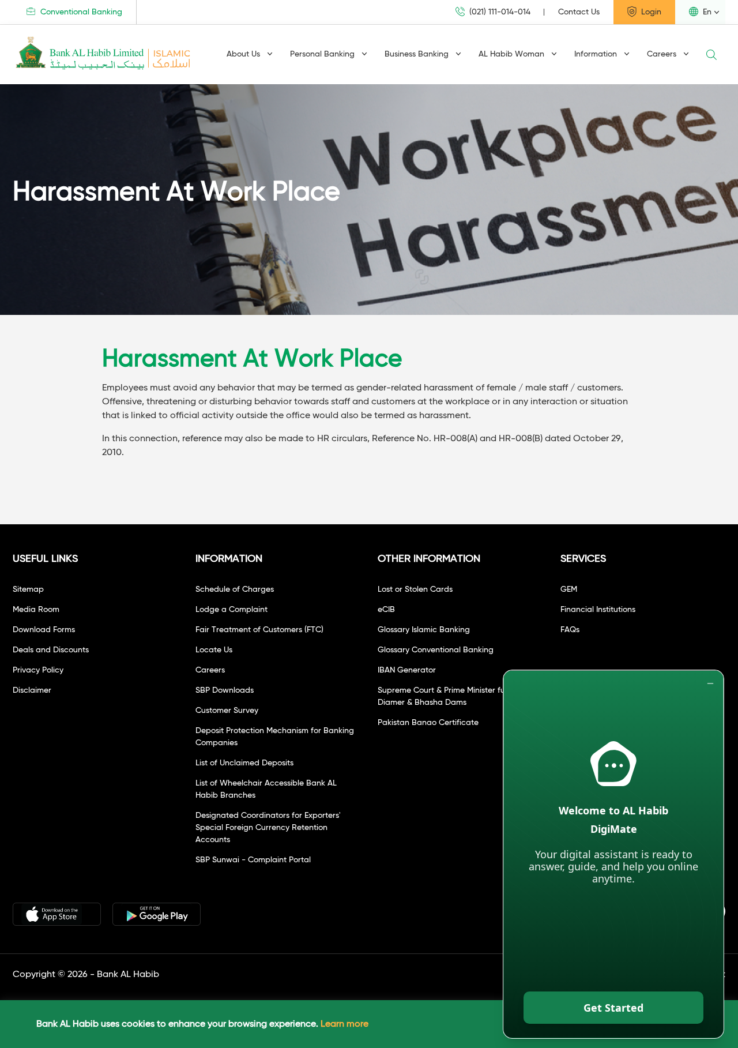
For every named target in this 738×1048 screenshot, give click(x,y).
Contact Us (579, 12)
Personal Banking (323, 54)
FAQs (569, 630)
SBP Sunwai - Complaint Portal (253, 860)
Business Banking (418, 54)
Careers (663, 54)
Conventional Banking (80, 12)
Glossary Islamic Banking (424, 630)
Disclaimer (32, 690)
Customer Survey (226, 711)
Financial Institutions (597, 610)
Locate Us (213, 650)
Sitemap (28, 589)
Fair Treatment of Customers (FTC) (259, 630)
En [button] (706, 12)
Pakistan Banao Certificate (428, 723)
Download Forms (44, 630)
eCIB (386, 610)
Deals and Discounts (51, 650)
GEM (568, 589)
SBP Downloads (224, 690)
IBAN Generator (407, 670)
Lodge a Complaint (231, 610)
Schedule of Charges (234, 589)
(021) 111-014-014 (498, 12)
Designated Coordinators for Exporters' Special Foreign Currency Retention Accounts (268, 828)
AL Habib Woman (513, 54)
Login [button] (650, 12)
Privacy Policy (38, 670)
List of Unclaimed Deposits (244, 763)
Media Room (36, 610)
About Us (244, 54)
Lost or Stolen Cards (415, 589)
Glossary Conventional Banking (436, 650)
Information (596, 54)
